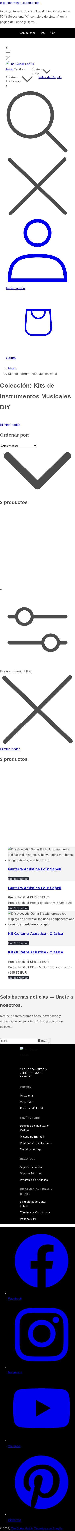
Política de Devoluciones (36, 1143)
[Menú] (8, 53)
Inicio (12, 368)
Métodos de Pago (31, 1149)
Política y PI (28, 1219)
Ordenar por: (15, 435)
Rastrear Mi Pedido (32, 1108)
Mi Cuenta (26, 1095)
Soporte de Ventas (31, 1167)
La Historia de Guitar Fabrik (33, 1204)
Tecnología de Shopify (48, 1528)
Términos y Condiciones (35, 1212)
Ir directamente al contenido (19, 2)
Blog (52, 33)
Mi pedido (26, 1102)
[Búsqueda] (37, 150)
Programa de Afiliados (34, 1180)
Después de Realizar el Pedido (34, 1128)
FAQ (42, 33)
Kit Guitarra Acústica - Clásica (35, 934)
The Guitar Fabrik (22, 1528)
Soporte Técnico (30, 1173)
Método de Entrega (32, 1136)
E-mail (43, 1040)
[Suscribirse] (49, 1041)
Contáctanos (28, 33)
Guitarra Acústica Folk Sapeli (34, 869)
